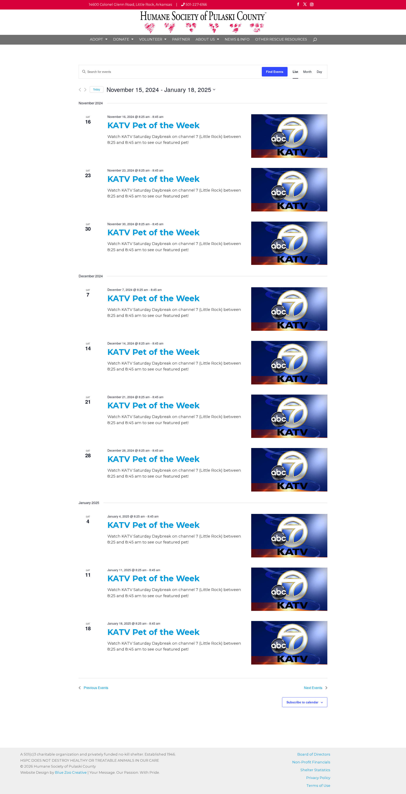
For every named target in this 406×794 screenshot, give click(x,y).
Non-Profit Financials (311, 762)
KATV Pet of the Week (153, 125)
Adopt (96, 39)
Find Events (274, 71)
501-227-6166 (196, 4)
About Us (205, 39)
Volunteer (150, 39)
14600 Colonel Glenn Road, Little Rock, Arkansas (130, 4)
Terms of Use (318, 785)
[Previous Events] (80, 90)
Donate (121, 39)
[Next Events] (85, 90)
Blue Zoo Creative (71, 772)
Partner (181, 39)
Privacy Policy (318, 778)
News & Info (237, 39)
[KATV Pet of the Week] (289, 136)
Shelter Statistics (315, 770)
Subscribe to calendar (302, 702)
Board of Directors (313, 754)
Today (96, 89)
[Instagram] (311, 6)
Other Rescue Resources (281, 39)
